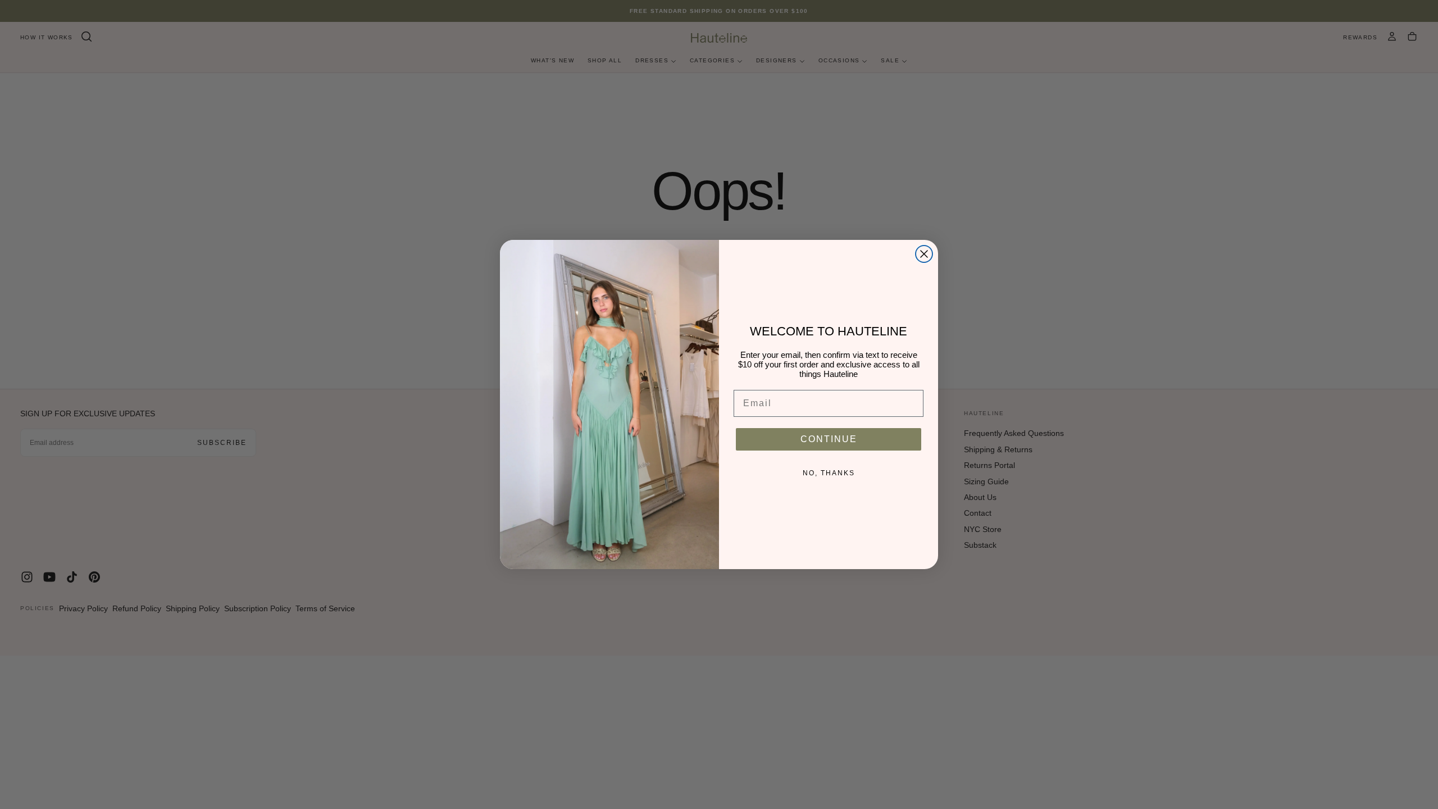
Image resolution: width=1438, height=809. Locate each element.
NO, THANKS (829, 473)
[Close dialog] (924, 254)
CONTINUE (828, 439)
